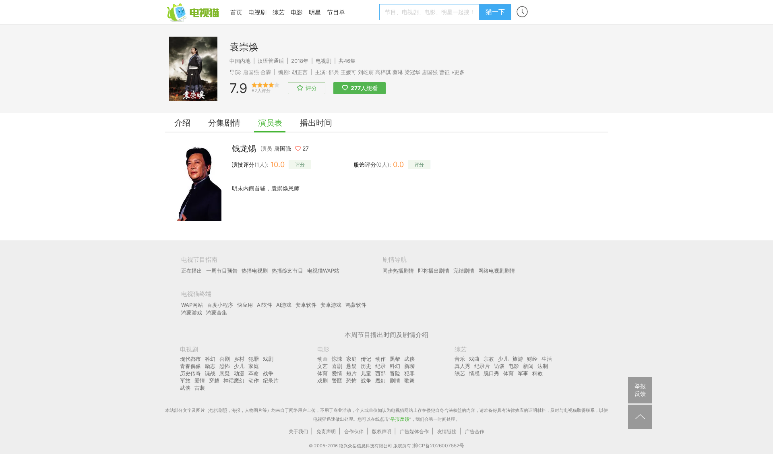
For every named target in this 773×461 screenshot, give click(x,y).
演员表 (270, 123)
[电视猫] (193, 11)
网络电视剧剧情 (496, 270)
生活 (547, 359)
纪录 (380, 366)
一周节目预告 (222, 270)
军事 (523, 373)
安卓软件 (306, 305)
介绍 (182, 123)
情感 (474, 373)
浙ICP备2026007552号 (438, 445)
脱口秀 (491, 373)
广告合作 (474, 431)
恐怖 (224, 366)
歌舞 (409, 380)
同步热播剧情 (398, 270)
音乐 (460, 359)
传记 (366, 359)
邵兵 (334, 72)
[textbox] (430, 12)
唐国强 (251, 72)
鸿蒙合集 (216, 312)
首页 (236, 12)
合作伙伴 (354, 431)
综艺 (279, 12)
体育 (322, 373)
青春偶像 (190, 366)
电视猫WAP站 (323, 270)
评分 (300, 164)
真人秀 (462, 366)
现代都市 (190, 359)
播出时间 (316, 123)
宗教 (489, 359)
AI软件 (264, 305)
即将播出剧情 (433, 270)
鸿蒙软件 (355, 305)
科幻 (210, 359)
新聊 (409, 366)
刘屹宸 (366, 72)
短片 (351, 373)
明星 (315, 12)
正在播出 (191, 270)
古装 (199, 388)
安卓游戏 (330, 305)
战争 (268, 373)
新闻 (528, 366)
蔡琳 (398, 72)
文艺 (322, 366)
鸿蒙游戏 (191, 312)
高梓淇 (383, 72)
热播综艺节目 (287, 270)
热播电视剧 (255, 270)
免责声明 (326, 431)
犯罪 (253, 359)
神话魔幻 (233, 380)
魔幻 (380, 380)
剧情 (395, 380)
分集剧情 (224, 123)
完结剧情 (463, 270)
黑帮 (395, 359)
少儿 (239, 366)
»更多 (458, 72)
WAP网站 (192, 305)
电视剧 (257, 12)
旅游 (518, 359)
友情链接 (447, 431)
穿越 (214, 380)
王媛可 (348, 72)
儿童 (366, 373)
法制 (542, 366)
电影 (297, 12)
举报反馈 (399, 419)
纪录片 (271, 380)
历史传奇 (190, 373)
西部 (380, 373)
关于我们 (298, 431)
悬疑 (224, 373)
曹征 (444, 72)
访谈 (499, 366)
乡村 (239, 359)
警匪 (337, 380)
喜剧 (224, 359)
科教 (537, 373)
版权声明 (381, 431)
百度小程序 (220, 305)
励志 (210, 366)
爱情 (199, 380)
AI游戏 (283, 305)
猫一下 (495, 12)
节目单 (336, 12)
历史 (366, 366)
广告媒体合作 (414, 431)
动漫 (239, 373)
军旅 (185, 380)
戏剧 (268, 359)
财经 (532, 359)
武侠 (185, 388)
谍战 (210, 373)
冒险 (395, 373)
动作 (253, 380)
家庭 (253, 366)
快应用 (245, 305)
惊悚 (337, 359)
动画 (322, 359)
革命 (253, 373)
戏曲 (474, 359)
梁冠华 (412, 72)
